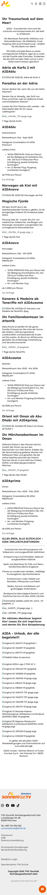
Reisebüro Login (9, 859)
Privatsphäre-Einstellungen (14, 847)
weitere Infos (8, 149)
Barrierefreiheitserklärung (14, 849)
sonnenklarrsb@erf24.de (13, 828)
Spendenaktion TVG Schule (14, 864)
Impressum (7, 835)
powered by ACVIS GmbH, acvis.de (23, 881)
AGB (3, 837)
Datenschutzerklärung (12, 840)
